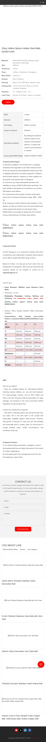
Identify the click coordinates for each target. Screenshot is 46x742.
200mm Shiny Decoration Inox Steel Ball (20, 651)
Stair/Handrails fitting (10, 549)
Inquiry (8, 102)
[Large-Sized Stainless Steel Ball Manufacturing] (24, 303)
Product (22, 549)
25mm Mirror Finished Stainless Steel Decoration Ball (18, 582)
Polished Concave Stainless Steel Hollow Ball (22, 683)
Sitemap (34, 738)
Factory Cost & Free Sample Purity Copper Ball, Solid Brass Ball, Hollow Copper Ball (21, 717)
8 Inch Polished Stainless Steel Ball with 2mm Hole (22, 617)
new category (32, 549)
